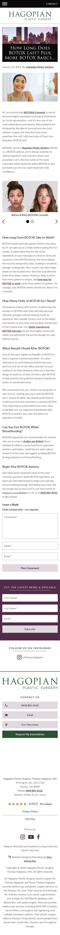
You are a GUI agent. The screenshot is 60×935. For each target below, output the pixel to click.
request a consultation (14, 492)
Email (30, 715)
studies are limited (33, 441)
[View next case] (56, 222)
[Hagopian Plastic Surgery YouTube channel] (31, 837)
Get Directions (30, 724)
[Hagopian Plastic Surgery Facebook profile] (38, 837)
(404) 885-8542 (30, 705)
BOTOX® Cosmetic (35, 112)
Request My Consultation (30, 734)
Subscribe (30, 629)
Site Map (30, 819)
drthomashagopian (33, 657)
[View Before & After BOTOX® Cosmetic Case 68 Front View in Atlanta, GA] (27, 221)
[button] (5, 4)
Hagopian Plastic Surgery (39, 67)
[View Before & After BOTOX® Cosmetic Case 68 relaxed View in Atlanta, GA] (32, 221)
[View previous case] (4, 222)
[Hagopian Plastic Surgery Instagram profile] (22, 837)
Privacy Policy (30, 811)
